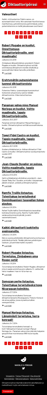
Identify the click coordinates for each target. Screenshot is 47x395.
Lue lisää (7, 73)
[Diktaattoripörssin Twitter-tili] (23, 368)
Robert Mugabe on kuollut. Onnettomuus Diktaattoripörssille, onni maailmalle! (18, 50)
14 (30, 37)
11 (16, 37)
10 (41, 33)
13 (25, 37)
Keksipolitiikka (36, 379)
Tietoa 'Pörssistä (22, 376)
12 (21, 37)
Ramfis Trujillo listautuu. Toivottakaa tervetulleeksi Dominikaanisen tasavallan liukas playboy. (23, 198)
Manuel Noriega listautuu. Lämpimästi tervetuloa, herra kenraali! (20, 316)
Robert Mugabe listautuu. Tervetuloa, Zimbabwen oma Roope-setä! (20, 256)
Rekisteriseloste (22, 379)
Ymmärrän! (7, 391)
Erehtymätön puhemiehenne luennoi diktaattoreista (20, 81)
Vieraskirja (10, 376)
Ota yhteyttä (35, 376)
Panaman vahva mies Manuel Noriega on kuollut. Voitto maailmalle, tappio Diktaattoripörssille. (20, 110)
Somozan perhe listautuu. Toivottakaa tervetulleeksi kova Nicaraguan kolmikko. (22, 285)
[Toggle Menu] (45, 4)
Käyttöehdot (9, 379)
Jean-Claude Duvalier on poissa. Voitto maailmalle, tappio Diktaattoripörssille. (22, 167)
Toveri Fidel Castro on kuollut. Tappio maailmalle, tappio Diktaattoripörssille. (21, 138)
